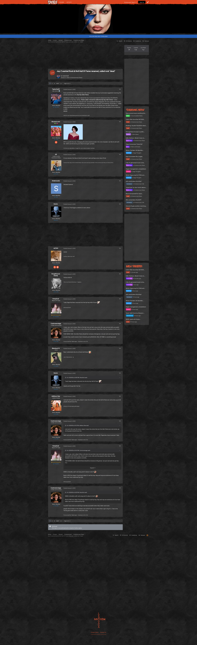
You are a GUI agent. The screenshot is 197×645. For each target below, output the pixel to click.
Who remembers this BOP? (133, 200)
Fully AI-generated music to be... (135, 162)
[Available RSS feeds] (147, 535)
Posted (69, 89)
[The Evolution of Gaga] (98, 19)
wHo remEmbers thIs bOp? (134, 181)
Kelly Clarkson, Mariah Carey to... (135, 138)
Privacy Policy (94, 632)
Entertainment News (76, 77)
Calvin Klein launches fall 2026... (135, 119)
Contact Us (103, 632)
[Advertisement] (85, 56)
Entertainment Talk (139, 184)
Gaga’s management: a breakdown (136, 169)
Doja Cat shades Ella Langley (134, 156)
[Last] (61, 83)
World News (136, 134)
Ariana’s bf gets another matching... (136, 206)
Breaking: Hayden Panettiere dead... (136, 125)
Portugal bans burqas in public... (135, 132)
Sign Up (142, 2)
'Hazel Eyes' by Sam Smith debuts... (136, 187)
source (65, 111)
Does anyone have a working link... (136, 113)
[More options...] (120, 89)
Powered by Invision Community (98, 634)
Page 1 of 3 (67, 83)
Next (57, 83)
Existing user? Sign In (130, 2)
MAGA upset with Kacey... (133, 319)
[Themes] (148, 2)
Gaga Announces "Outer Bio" (134, 144)
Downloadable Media (137, 116)
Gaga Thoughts (137, 153)
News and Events (135, 146)
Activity (69, 2)
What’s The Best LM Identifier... (135, 150)
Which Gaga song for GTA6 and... (135, 175)
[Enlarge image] (73, 132)
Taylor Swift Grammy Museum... (135, 313)
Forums (61, 2)
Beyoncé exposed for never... (134, 193)
